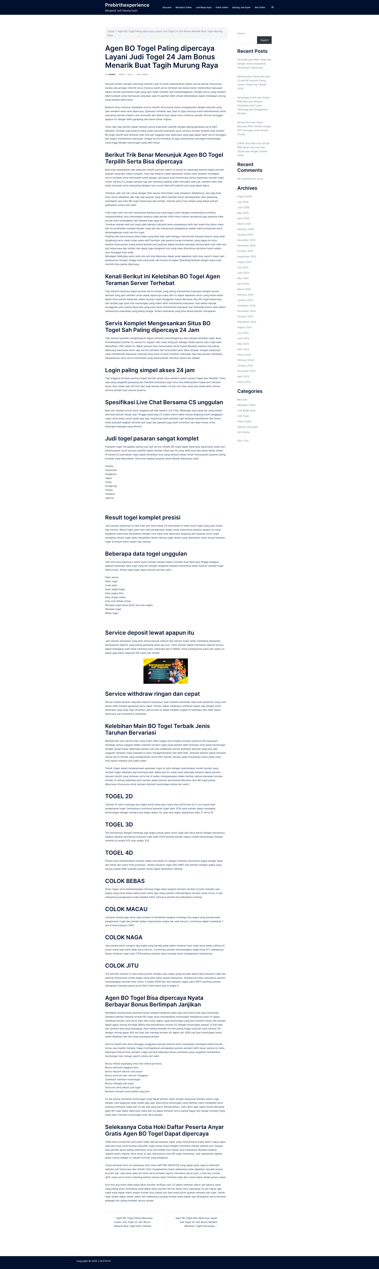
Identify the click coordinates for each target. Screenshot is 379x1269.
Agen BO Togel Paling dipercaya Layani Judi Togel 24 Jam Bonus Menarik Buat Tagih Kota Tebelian (133, 1221)
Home (111, 31)
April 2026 (243, 218)
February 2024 (245, 360)
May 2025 (243, 278)
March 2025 (244, 289)
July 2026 (243, 201)
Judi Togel (142, 74)
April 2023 (243, 376)
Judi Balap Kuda (204, 7)
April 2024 (243, 349)
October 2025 (245, 251)
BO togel (110, 134)
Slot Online (260, 7)
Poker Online (222, 7)
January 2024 (245, 365)
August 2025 (244, 261)
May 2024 (243, 343)
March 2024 (244, 354)
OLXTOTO (105, 1261)
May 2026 (243, 212)
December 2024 (246, 305)
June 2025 (243, 272)
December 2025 (246, 240)
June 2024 (243, 338)
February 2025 (245, 294)
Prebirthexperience (127, 5)
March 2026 (244, 223)
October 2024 (245, 316)
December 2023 (246, 370)
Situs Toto (243, 440)
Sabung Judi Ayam (241, 7)
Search (241, 33)
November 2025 (246, 245)
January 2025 (245, 300)
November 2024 (246, 311)
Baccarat (167, 7)
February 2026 (245, 229)
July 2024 (243, 332)
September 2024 (246, 321)
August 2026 (244, 196)
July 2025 (243, 267)
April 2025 (243, 283)
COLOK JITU (122, 965)
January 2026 (245, 234)
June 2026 (243, 207)
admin (111, 74)
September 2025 (246, 256)
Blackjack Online (184, 7)
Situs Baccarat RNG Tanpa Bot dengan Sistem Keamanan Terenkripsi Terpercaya (254, 63)
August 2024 (244, 327)
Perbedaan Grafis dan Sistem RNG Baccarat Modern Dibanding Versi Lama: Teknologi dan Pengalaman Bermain (253, 105)
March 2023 (244, 381)
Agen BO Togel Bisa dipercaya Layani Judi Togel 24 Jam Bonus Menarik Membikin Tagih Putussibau (196, 1221)
